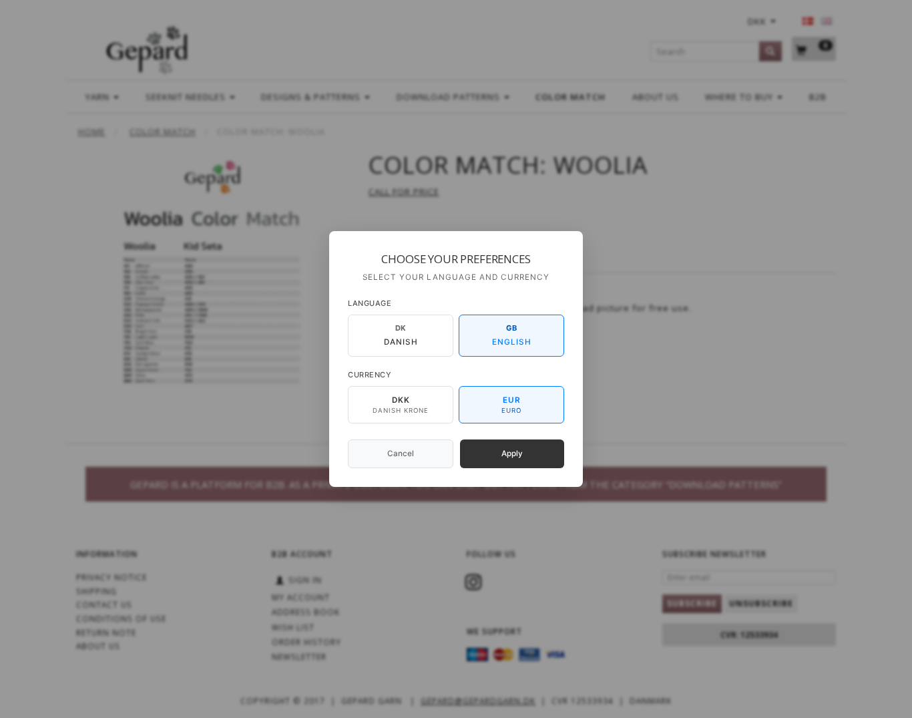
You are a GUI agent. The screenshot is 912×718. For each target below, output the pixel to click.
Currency (369, 374)
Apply (512, 453)
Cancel (400, 453)
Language (369, 303)
